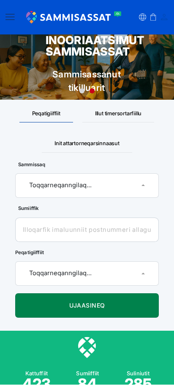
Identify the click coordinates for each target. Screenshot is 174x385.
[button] (142, 17)
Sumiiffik (28, 208)
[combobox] (87, 185)
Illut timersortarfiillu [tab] (118, 113)
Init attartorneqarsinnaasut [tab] (87, 143)
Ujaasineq (87, 304)
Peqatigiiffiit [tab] (46, 113)
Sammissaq (31, 164)
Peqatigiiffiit (29, 252)
